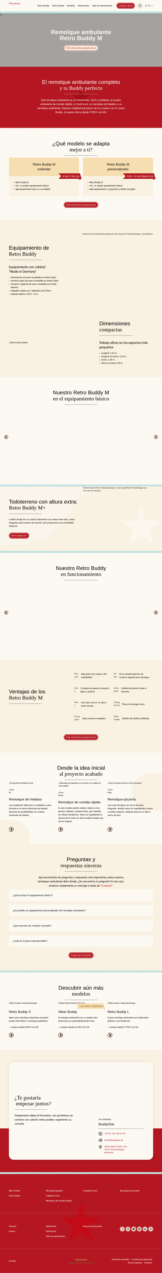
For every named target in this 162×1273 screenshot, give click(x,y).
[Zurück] (6, 437)
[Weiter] (155, 437)
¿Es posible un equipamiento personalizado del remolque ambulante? (49, 910)
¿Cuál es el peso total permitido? (30, 941)
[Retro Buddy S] (11, 1035)
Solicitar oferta (125, 6)
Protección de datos (121, 1260)
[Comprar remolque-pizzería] (110, 829)
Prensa (12, 1231)
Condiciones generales (142, 1260)
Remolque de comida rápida (59, 1201)
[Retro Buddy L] (110, 1035)
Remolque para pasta (129, 1191)
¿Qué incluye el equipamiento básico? (33, 895)
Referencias (83, 6)
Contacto (106, 885)
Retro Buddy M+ (19, 535)
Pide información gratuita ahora (81, 48)
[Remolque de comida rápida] (60, 829)
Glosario (12, 1226)
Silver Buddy (58, 6)
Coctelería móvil (90, 1191)
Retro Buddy (43, 6)
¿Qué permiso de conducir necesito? (32, 925)
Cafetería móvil (53, 1196)
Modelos (71, 6)
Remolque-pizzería (54, 1191)
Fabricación (51, 1231)
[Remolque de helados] (11, 829)
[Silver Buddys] (60, 1035)
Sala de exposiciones (102, 6)
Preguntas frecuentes (81, 955)
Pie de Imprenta (135, 1263)
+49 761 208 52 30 (140, 5)
